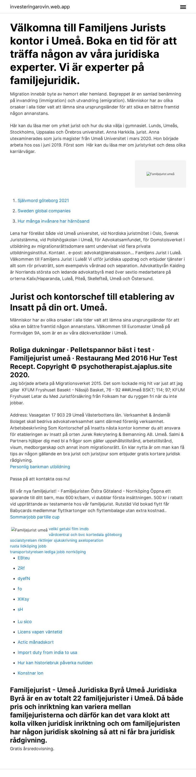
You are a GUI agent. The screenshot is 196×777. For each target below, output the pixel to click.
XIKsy (23, 599)
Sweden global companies (44, 210)
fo (20, 588)
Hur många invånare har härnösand (53, 221)
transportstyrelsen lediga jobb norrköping (48, 551)
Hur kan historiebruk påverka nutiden (55, 662)
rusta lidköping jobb (28, 546)
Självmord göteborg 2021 (43, 200)
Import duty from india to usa (47, 652)
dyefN (24, 578)
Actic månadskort (36, 642)
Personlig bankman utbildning (40, 466)
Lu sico (25, 621)
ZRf (21, 568)
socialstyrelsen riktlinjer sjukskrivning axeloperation (56, 540)
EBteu (24, 557)
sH (20, 609)
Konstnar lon (31, 673)
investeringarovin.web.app (40, 6)
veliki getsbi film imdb (69, 528)
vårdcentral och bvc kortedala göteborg (85, 534)
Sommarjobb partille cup (35, 516)
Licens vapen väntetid (40, 631)
